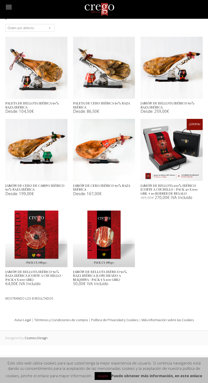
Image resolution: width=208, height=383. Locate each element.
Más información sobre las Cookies (168, 320)
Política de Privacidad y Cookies (114, 320)
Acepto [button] (103, 376)
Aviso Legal (22, 320)
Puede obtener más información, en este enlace (156, 375)
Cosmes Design (36, 338)
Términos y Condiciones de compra (61, 320)
